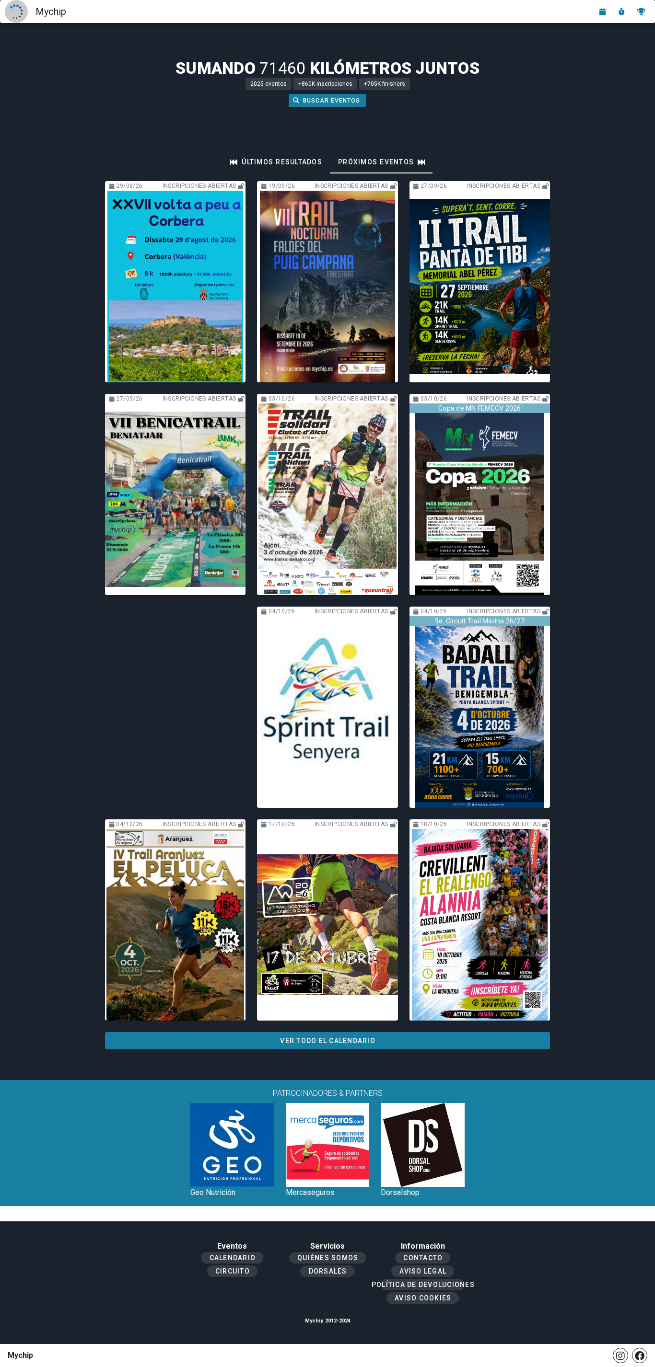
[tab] (276, 161)
